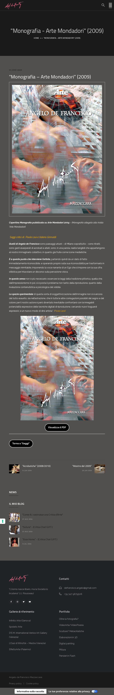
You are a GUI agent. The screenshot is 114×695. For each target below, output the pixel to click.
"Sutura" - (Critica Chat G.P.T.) (37, 527)
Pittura (62, 649)
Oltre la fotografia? (69, 619)
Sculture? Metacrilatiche (71, 631)
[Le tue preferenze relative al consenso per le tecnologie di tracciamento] (2, 521)
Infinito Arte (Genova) (20, 620)
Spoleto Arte (15, 626)
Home (36, 37)
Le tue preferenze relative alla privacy (69, 691)
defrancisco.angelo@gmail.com (80, 588)
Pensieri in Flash (67, 655)
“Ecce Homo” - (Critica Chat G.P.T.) (39, 539)
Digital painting (66, 643)
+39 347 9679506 (73, 594)
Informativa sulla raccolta (30, 691)
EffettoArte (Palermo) (20, 649)
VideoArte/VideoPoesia (71, 625)
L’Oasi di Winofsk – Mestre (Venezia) (27, 643)
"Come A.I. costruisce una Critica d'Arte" (42, 514)
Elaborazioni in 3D (68, 637)
